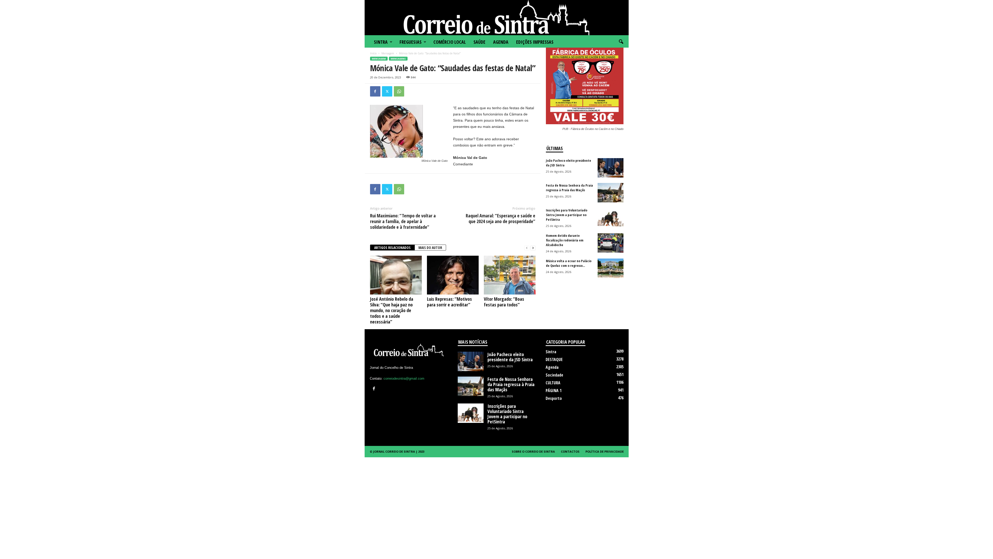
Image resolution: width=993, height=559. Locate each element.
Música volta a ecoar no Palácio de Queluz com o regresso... (568, 263)
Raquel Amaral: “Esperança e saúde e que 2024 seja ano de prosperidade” (500, 218)
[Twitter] (387, 91)
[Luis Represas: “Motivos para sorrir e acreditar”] (453, 275)
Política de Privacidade (604, 451)
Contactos (570, 451)
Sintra (381, 42)
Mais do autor (430, 247)
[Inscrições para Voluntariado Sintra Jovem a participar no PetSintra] (610, 217)
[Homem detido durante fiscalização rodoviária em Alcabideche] (610, 243)
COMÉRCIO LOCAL (449, 42)
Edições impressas (534, 42)
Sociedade (554, 375)
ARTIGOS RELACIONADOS (392, 247)
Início (373, 53)
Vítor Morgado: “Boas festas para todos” (504, 302)
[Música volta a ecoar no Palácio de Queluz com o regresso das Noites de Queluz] (610, 268)
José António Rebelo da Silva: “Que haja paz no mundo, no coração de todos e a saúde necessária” (391, 310)
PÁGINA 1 (553, 390)
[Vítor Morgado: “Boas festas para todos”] (510, 275)
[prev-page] (526, 248)
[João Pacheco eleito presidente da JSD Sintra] (610, 168)
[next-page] (533, 248)
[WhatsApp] (399, 91)
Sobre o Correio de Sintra (533, 451)
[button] (621, 42)
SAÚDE (479, 42)
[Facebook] (375, 91)
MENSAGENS (398, 58)
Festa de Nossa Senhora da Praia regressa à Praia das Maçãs (569, 187)
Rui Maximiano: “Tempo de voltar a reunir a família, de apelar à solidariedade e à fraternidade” (403, 221)
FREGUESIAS (411, 42)
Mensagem (387, 53)
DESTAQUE (554, 359)
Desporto (554, 398)
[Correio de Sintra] (497, 17)
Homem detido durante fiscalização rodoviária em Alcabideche (564, 240)
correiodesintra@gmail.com (403, 378)
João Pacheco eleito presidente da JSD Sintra (510, 357)
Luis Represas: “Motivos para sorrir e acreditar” (449, 302)
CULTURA (553, 383)
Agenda (500, 42)
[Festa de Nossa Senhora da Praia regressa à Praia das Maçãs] (610, 192)
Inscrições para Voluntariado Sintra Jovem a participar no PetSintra (566, 215)
